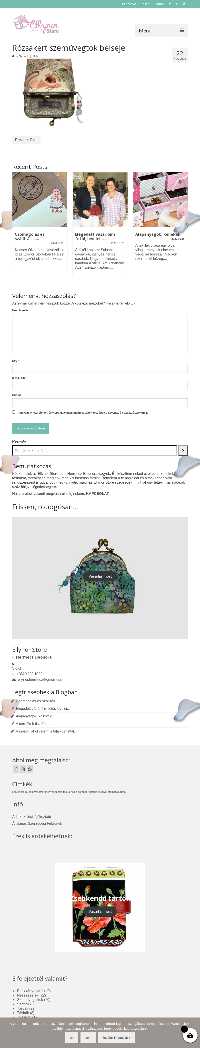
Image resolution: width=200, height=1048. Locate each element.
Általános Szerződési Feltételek (37, 823)
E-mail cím (19, 377)
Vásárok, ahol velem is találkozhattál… (47, 731)
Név (15, 360)
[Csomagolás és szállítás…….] (39, 199)
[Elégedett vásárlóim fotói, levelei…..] (100, 199)
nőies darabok (79, 791)
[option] (40, 224)
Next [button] (183, 229)
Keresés (19, 442)
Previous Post (26, 140)
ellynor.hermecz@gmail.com (40, 679)
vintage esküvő (98, 791)
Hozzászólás (21, 310)
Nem (88, 1037)
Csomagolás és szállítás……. (39, 701)
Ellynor (23, 56)
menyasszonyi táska (57, 791)
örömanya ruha (117, 791)
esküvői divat (36, 791)
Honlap (16, 394)
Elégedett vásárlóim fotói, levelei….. (44, 708)
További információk (116, 1037)
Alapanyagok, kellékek (34, 716)
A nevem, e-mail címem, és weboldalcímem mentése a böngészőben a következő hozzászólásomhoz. (83, 412)
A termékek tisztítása (33, 724)
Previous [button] (16, 229)
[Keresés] (183, 450)
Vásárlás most (100, 576)
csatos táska (20, 791)
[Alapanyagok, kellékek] (160, 199)
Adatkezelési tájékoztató (31, 816)
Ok (72, 1037)
